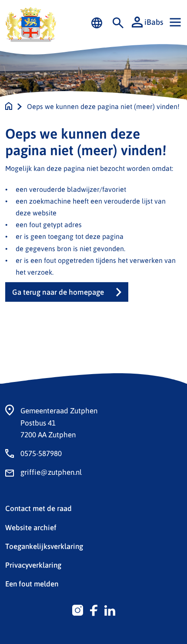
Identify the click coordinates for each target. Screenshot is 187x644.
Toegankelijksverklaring (44, 546)
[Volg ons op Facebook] (93, 609)
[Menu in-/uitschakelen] (175, 22)
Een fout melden (31, 583)
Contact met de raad (38, 508)
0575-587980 (41, 453)
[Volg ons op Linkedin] (109, 609)
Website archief (31, 527)
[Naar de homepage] (8, 106)
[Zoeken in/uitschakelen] (118, 22)
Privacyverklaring (33, 564)
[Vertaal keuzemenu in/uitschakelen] (97, 22)
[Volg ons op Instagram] (77, 609)
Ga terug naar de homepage (58, 292)
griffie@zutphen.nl (51, 472)
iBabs (153, 22)
